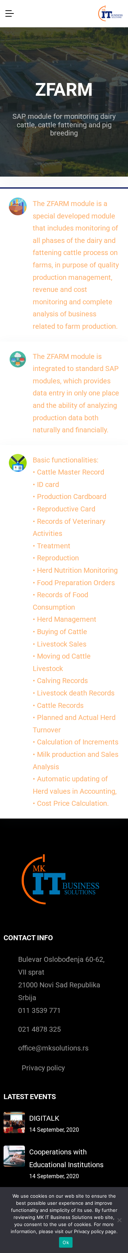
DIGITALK (44, 1118)
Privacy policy (43, 1068)
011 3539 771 (39, 1010)
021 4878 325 (39, 1029)
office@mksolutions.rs (53, 1048)
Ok (66, 1242)
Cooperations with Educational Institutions (66, 1158)
